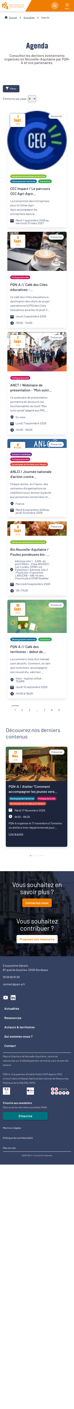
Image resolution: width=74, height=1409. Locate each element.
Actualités (29, 17)
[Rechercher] (54, 5)
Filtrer (13, 88)
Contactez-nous (37, 903)
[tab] (30, 855)
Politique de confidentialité (18, 1137)
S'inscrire (25, 1116)
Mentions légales (12, 1127)
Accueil (13, 17)
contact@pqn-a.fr (14, 984)
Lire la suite (16, 834)
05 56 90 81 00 (11, 977)
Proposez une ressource (37, 939)
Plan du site (9, 1147)
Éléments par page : (15, 98)
